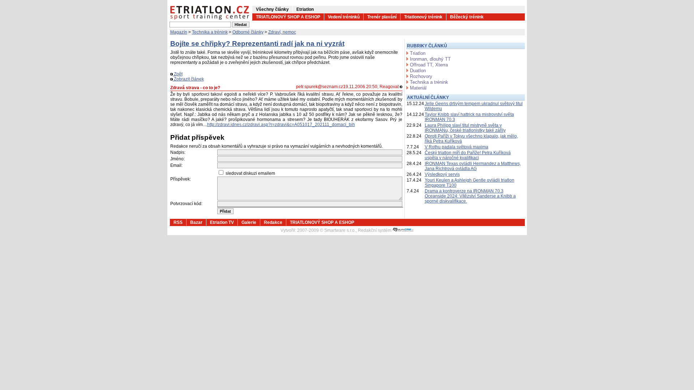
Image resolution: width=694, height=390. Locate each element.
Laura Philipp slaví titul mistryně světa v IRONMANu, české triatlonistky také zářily (465, 128)
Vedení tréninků (344, 17)
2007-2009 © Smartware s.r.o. (326, 230)
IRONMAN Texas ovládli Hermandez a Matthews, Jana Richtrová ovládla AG (473, 166)
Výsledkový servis (442, 174)
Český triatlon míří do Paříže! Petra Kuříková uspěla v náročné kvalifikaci (468, 155)
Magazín (178, 32)
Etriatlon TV (222, 222)
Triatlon (417, 53)
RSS (178, 222)
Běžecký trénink (467, 17)
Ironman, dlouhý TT (430, 59)
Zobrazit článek (188, 79)
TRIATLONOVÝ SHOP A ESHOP (288, 17)
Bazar (196, 222)
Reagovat (390, 86)
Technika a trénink (210, 32)
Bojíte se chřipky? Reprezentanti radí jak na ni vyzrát (257, 43)
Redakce (273, 222)
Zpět (178, 74)
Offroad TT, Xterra (429, 65)
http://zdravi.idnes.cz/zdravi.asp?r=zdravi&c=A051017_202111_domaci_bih (281, 124)
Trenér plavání (382, 17)
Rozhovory (421, 76)
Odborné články (248, 32)
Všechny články (272, 9)
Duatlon (418, 70)
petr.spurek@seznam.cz (319, 86)
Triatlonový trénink (423, 17)
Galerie (248, 222)
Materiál (418, 88)
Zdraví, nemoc (282, 32)
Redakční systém (375, 230)
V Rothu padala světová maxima (456, 147)
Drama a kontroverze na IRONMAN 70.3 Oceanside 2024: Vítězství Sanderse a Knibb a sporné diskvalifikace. (470, 196)
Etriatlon (305, 9)
